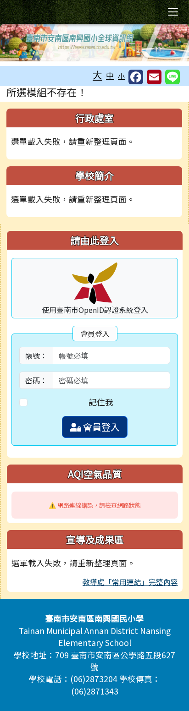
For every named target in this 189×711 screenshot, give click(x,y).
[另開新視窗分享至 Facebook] (135, 77)
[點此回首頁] (94, 42)
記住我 (101, 402)
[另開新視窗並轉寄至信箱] (154, 77)
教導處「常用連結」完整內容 (130, 581)
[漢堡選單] (173, 12)
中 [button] (110, 75)
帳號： (36, 355)
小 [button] (121, 76)
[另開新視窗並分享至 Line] (172, 77)
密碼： (36, 380)
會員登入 (100, 426)
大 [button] (97, 75)
